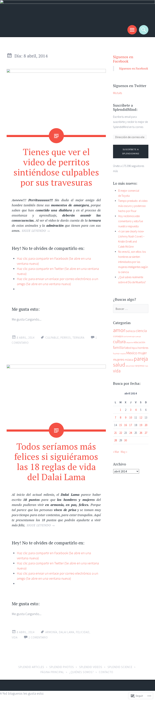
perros (65, 337)
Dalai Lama (66, 632)
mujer (142, 353)
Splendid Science (120, 667)
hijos (134, 348)
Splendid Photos (61, 667)
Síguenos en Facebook (123, 59)
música (129, 359)
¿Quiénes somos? (81, 672)
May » (124, 452)
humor (116, 353)
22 (120, 433)
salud (119, 364)
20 (146, 425)
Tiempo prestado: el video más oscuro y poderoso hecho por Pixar (133, 206)
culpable (52, 337)
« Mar (116, 452)
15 (120, 425)
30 (125, 440)
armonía (51, 632)
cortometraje (129, 336)
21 (115, 433)
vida (15, 637)
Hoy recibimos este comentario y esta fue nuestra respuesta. (130, 221)
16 (125, 425)
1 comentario (38, 637)
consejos (118, 336)
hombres (143, 348)
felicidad (82, 632)
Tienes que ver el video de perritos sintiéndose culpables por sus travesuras (56, 167)
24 (130, 433)
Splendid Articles (31, 667)
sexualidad (130, 366)
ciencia (141, 330)
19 (141, 425)
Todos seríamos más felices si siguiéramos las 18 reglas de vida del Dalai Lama (56, 461)
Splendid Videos (90, 667)
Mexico (131, 352)
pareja (141, 358)
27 (146, 433)
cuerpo (138, 336)
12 (141, 417)
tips (146, 366)
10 (130, 417)
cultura (119, 341)
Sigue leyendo (36, 231)
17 (130, 425)
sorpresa (139, 365)
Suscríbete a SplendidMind (130, 151)
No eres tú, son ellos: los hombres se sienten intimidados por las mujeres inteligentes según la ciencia (133, 262)
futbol (127, 348)
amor (119, 330)
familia (118, 347)
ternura (78, 337)
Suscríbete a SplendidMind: (125, 107)
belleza (130, 331)
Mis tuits (117, 93)
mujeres (118, 359)
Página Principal (52, 672)
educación (139, 342)
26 (141, 433)
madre (123, 353)
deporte (129, 342)
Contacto (106, 672)
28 (115, 440)
